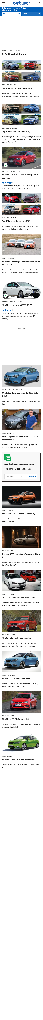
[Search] (40, 3)
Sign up (31, 476)
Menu (3, 3)
